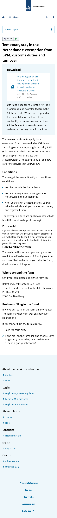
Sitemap (9, 417)
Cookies (28, 490)
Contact (9, 375)
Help (7, 422)
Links (7, 380)
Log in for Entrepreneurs (16, 404)
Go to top (26, 511)
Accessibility (28, 504)
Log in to (19, 393)
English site (10, 448)
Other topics (11, 29)
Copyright (28, 497)
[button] (10, 39)
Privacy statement (28, 483)
